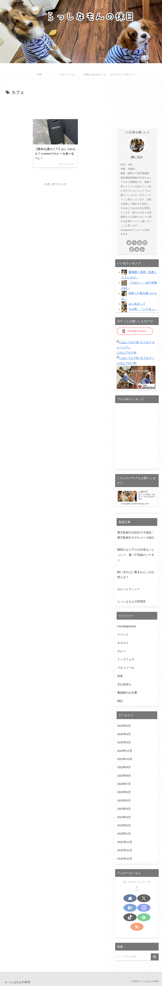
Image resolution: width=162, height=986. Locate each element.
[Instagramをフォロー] (144, 242)
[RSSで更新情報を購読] (142, 249)
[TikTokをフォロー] (131, 249)
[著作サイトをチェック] (128, 242)
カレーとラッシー (128, 589)
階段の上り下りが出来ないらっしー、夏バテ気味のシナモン (135, 555)
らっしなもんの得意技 (131, 601)
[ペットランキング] (136, 377)
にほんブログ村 (127, 352)
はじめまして (137, 303)
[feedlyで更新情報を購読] (136, 249)
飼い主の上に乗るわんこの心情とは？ (135, 575)
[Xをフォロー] (134, 242)
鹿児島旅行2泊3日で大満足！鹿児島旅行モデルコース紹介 (136, 535)
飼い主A (137, 157)
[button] (155, 956)
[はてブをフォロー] (139, 242)
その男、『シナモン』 (142, 309)
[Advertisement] (55, 106)
